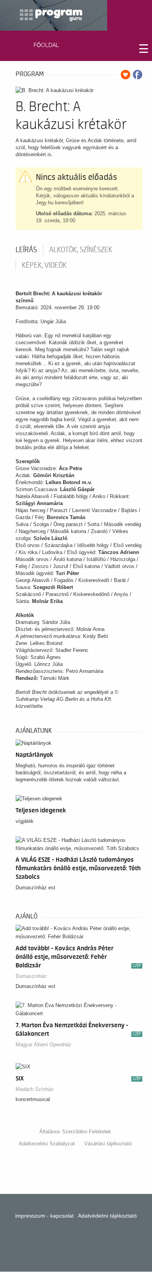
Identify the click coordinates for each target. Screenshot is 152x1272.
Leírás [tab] (26, 250)
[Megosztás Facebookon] (137, 74)
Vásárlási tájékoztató (108, 1144)
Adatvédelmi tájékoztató (107, 1216)
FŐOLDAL (46, 45)
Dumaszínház (31, 976)
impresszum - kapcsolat (44, 1216)
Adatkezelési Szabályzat (47, 1144)
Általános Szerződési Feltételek (75, 1131)
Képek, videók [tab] (44, 265)
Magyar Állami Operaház (43, 1044)
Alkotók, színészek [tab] (80, 250)
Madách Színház (35, 1089)
